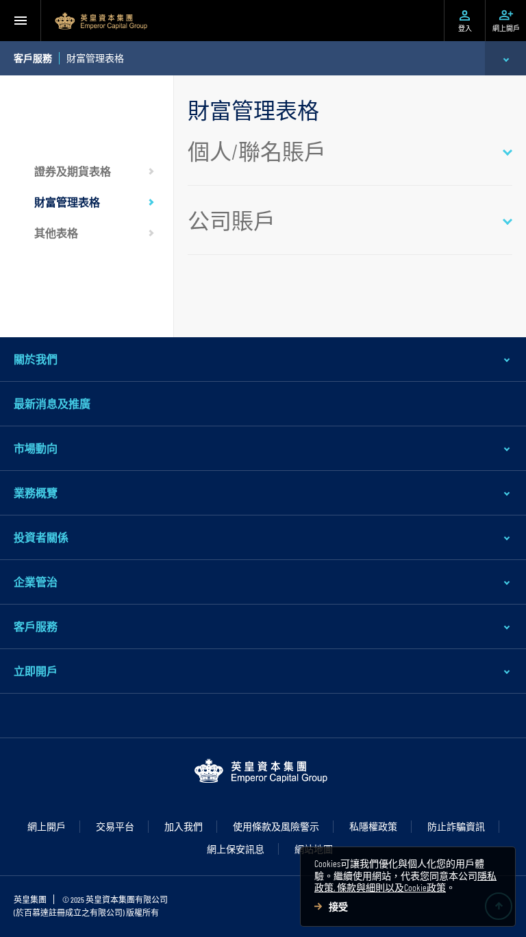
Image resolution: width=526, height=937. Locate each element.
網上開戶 (46, 826)
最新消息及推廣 (52, 403)
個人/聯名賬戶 (257, 151)
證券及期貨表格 (72, 171)
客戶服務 (36, 626)
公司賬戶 (231, 220)
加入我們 (183, 826)
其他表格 (56, 232)
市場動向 (36, 447)
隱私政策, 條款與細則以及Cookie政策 (405, 882)
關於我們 (36, 358)
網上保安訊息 (235, 849)
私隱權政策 (373, 826)
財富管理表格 (67, 201)
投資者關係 (41, 537)
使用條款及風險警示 (276, 826)
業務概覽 (36, 492)
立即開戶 (36, 670)
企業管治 (36, 581)
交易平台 (115, 826)
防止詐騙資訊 (456, 826)
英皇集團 (30, 899)
